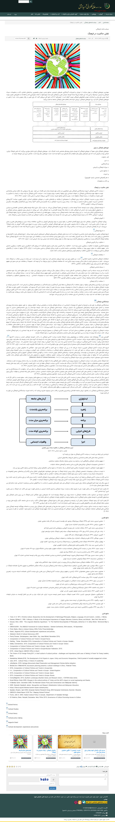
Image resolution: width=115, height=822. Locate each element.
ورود (15, 14)
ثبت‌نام (9, 14)
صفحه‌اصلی (106, 22)
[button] (108, 14)
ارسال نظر (52, 788)
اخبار (99, 22)
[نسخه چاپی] (36, 38)
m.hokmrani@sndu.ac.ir (90, 808)
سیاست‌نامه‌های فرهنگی (90, 22)
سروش (78, 767)
